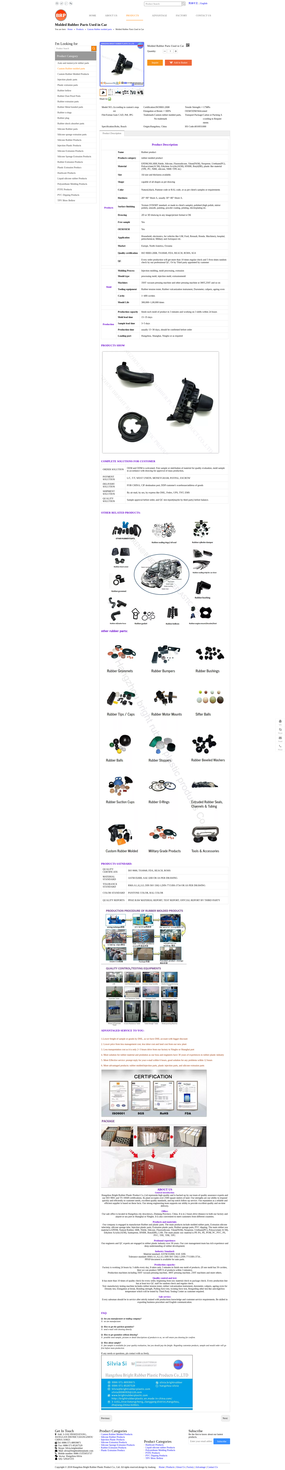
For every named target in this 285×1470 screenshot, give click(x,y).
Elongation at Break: (153, 111)
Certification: (149, 107)
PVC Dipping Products (68, 195)
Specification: (108, 126)
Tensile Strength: (193, 107)
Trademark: (148, 115)
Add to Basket (180, 62)
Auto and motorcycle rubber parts (73, 63)
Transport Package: (194, 115)
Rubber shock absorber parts (70, 123)
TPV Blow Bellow (66, 200)
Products (170, 1467)
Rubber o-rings (64, 112)
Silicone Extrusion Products (70, 151)
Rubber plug (63, 118)
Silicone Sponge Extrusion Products (74, 156)
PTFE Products (64, 189)
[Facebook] (57, 3)
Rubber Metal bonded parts (70, 107)
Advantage (200, 1467)
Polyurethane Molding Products (72, 184)
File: (104, 115)
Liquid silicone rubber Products (72, 178)
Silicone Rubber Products (69, 140)
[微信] (71, 3)
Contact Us (212, 1467)
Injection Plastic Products (69, 145)
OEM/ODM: (191, 111)
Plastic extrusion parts (67, 85)
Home (162, 1467)
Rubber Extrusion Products (70, 162)
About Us (180, 1467)
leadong (152, 1467)
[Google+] (66, 3)
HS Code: (189, 126)
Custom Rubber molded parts (71, 68)
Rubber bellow (64, 90)
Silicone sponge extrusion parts (72, 134)
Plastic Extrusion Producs (69, 167)
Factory (190, 1467)
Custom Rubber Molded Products (73, 74)
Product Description (112, 133)
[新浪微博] (61, 3)
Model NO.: (107, 107)
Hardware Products (66, 173)
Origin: (146, 126)
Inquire (155, 62)
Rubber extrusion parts (68, 101)
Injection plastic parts (67, 79)
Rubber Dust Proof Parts (68, 96)
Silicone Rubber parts (67, 129)
